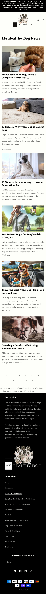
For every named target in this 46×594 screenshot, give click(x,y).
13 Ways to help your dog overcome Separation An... (22, 184)
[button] (3, 19)
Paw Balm (8, 515)
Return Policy (10, 541)
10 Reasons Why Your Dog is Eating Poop (23, 129)
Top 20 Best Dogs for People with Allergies (21, 236)
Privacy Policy (10, 536)
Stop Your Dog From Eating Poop (17, 504)
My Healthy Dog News (13, 493)
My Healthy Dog (25, 590)
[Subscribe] (38, 562)
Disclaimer (9, 547)
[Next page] (32, 380)
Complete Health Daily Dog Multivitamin (20, 499)
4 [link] (32, 375)
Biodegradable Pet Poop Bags (16, 520)
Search (7, 483)
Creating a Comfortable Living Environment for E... (20, 347)
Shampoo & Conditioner (14, 509)
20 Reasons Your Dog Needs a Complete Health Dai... (19, 76)
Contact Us (9, 488)
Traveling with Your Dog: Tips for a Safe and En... (23, 292)
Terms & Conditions (12, 531)
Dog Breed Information (13, 525)
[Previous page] (6, 375)
